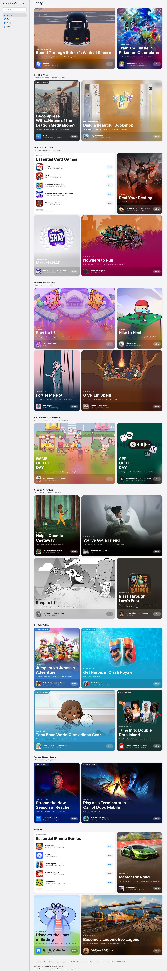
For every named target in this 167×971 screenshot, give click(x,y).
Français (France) (82, 961)
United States (38, 961)
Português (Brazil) (100, 961)
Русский (65, 961)
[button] (14, 15)
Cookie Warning (68, 968)
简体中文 (72, 961)
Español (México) (49, 961)
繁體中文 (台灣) (120, 961)
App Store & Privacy (55, 968)
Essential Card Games (56, 159)
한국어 (91, 961)
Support (77, 968)
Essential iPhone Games (58, 838)
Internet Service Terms (40, 968)
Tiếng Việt (111, 961)
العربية (58, 961)
